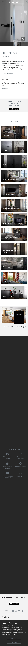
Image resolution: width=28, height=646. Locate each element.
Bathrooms (6, 267)
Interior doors (7, 150)
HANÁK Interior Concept (7, 457)
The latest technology (20, 466)
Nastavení (14, 642)
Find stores (14, 603)
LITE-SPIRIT (12, 65)
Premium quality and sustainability (7, 477)
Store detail (5, 88)
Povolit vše (14, 638)
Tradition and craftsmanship (20, 457)
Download (9, 330)
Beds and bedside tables (11, 179)
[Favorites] (27, 2)
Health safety (20, 476)
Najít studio (14, 109)
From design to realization (7, 467)
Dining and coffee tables (11, 209)
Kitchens (6, 136)
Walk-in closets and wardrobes (13, 165)
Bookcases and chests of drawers (12, 251)
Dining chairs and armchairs (12, 223)
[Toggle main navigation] (2, 2)
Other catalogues (17, 330)
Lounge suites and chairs (11, 238)
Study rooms (7, 296)
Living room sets (8, 194)
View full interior (15, 39)
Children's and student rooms (13, 281)
